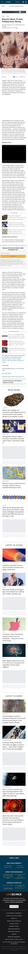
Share (5, 76)
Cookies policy (14, 926)
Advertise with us (14, 929)
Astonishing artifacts (20, 867)
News (16, 27)
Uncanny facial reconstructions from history (20, 878)
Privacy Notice (17, 261)
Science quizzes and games (8, 885)
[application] (14, 153)
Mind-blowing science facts (20, 887)
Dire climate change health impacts (16, 6)
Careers (14, 934)
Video (3, 370)
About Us (14, 918)
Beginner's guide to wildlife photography (20, 886)
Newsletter (23, 76)
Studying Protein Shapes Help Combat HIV (13, 376)
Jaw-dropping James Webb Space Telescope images (8, 875)
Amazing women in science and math (20, 875)
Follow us (16, 76)
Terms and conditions (14, 921)
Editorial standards (14, 936)
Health (3, 16)
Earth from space (20, 865)
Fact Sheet (19, 368)
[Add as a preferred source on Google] (14, 906)
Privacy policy (14, 923)
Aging (8, 16)
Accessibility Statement (14, 913)
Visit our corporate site (16, 902)
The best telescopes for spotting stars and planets (8, 888)
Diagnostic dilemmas (8, 867)
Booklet (13, 368)
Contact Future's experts (14, 915)
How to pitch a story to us (14, 939)
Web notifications (14, 931)
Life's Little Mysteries (8, 865)
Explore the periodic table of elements (8, 878)
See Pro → (18, 1)
